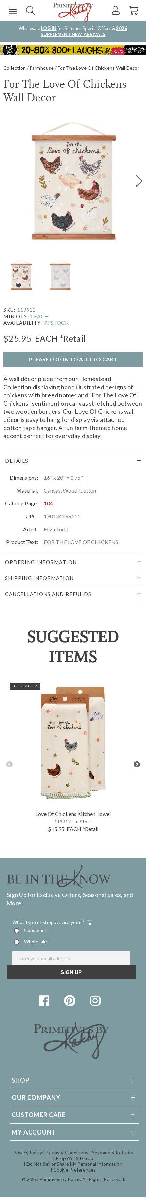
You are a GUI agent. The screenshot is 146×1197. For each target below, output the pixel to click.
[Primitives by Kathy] (71, 1056)
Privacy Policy (27, 1152)
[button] (13, 10)
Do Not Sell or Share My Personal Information (74, 1164)
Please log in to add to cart (73, 359)
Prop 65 (64, 1158)
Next (136, 764)
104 (48, 503)
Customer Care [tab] (39, 1115)
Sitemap (84, 1158)
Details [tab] (16, 461)
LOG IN (48, 28)
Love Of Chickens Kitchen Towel (73, 813)
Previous (9, 764)
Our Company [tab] (36, 1097)
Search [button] (30, 10)
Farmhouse (42, 68)
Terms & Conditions (67, 1152)
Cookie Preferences (74, 1170)
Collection (14, 68)
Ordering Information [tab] (41, 562)
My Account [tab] (34, 1132)
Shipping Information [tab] (39, 578)
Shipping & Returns (112, 1152)
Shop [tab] (21, 1080)
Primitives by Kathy (59, 1179)
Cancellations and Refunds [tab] (48, 594)
